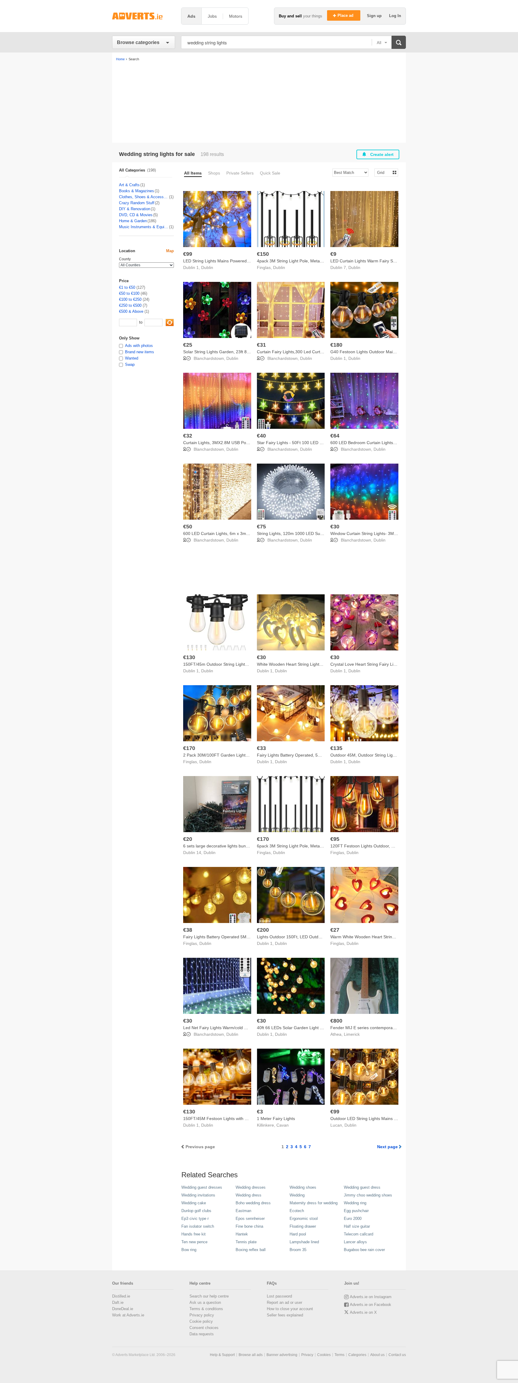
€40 (261, 436)
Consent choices (204, 1327)
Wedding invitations (198, 1195)
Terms (339, 1355)
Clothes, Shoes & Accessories (143, 197)
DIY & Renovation (134, 209)
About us (377, 1355)
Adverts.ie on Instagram (370, 1297)
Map (170, 251)
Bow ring (188, 1249)
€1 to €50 (127, 287)
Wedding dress (248, 1195)
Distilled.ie (121, 1296)
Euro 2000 (353, 1218)
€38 (187, 930)
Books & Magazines (136, 191)
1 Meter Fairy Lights (276, 1118)
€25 (187, 345)
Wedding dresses (251, 1187)
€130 (189, 657)
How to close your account (290, 1309)
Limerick (352, 1034)
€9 (333, 254)
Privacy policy (201, 1315)
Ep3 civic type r (195, 1218)
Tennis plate (246, 1242)
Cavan (282, 1125)
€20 (187, 839)
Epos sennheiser (250, 1218)
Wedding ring (355, 1203)
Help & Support (222, 1355)
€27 (334, 930)
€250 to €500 (130, 305)
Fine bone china (249, 1226)
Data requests (201, 1334)
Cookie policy (201, 1321)
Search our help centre (209, 1296)
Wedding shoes (303, 1187)
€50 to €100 (129, 293)
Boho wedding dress (253, 1203)
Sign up (375, 15)
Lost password (279, 1296)
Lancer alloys (355, 1242)
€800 (336, 1021)
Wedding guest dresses (201, 1187)
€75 (261, 527)
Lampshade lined (304, 1242)
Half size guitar (357, 1226)
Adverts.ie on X (363, 1312)
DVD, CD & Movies (136, 215)
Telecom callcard (358, 1234)
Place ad (346, 15)
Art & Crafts (129, 185)
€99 (187, 254)
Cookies (324, 1355)
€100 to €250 (130, 299)
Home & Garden (133, 221)
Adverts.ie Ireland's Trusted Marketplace (143, 16)
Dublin (207, 267)
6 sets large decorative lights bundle (217, 846)
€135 (336, 748)
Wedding (297, 1195)
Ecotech (297, 1210)
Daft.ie (118, 1302)
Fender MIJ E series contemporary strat (368, 1027)
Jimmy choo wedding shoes (368, 1195)
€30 (334, 527)
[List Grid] (384, 172)
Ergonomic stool (304, 1218)
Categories (357, 1355)
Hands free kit (193, 1234)
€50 (187, 527)
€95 (334, 839)
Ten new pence (194, 1242)
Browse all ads (251, 1355)
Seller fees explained (285, 1315)
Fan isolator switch (197, 1226)
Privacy (307, 1355)
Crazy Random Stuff (136, 203)
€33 (261, 748)
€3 (260, 1112)
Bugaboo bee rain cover (364, 1249)
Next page (387, 1146)
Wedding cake (193, 1203)
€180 (336, 345)
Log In (395, 15)
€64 (334, 436)
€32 (187, 436)
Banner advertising (281, 1355)
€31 (261, 345)
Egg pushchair (356, 1210)
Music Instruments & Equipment (143, 227)
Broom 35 (298, 1249)
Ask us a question (205, 1302)
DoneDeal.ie (122, 1309)
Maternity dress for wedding (314, 1203)
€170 (189, 748)
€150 (263, 254)
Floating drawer (303, 1226)
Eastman (243, 1210)
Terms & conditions (206, 1309)
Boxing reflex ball (251, 1249)
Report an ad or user (284, 1302)
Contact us (397, 1355)
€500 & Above (131, 311)
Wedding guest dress (362, 1187)
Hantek (242, 1234)
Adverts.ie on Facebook (370, 1304)
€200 (263, 930)
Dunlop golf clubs (196, 1210)
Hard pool (298, 1234)
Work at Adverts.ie (128, 1315)
